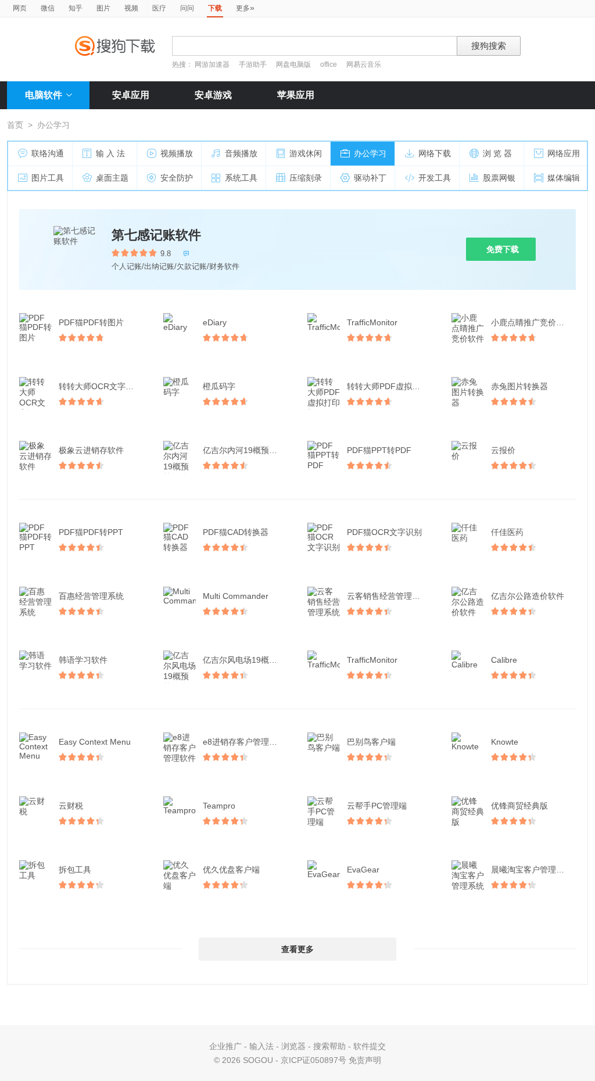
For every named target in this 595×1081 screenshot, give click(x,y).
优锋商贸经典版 (519, 805)
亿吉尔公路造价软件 (527, 596)
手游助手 (253, 64)
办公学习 (370, 153)
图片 (103, 8)
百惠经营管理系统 (91, 596)
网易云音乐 (363, 64)
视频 (131, 8)
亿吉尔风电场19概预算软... (246, 660)
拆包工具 (75, 869)
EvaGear (363, 869)
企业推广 (225, 1046)
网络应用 (563, 153)
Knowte (504, 741)
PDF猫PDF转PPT (91, 532)
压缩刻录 (305, 177)
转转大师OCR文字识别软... (102, 386)
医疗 (159, 8)
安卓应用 (130, 95)
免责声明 (365, 1060)
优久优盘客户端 (231, 869)
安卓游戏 (213, 95)
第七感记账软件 (156, 235)
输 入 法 (110, 153)
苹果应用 (295, 95)
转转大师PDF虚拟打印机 (390, 386)
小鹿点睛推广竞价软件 (531, 322)
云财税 (71, 805)
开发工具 (434, 177)
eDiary (215, 322)
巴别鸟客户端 (371, 741)
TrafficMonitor (372, 322)
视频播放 (176, 153)
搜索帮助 (329, 1046)
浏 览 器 (497, 153)
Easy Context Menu (95, 741)
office (329, 64)
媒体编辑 (563, 177)
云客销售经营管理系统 (387, 596)
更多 (245, 7)
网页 (20, 8)
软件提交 (369, 1046)
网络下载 (434, 153)
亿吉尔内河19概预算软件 (246, 450)
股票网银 (499, 177)
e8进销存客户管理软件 (244, 741)
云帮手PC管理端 (377, 805)
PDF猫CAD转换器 (235, 532)
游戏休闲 (305, 153)
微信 (48, 8)
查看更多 (297, 949)
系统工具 (241, 177)
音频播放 (241, 153)
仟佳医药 (507, 532)
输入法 (261, 1046)
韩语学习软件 (83, 660)
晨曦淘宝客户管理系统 (531, 869)
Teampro (219, 805)
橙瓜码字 (219, 386)
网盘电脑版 (293, 64)
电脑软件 (43, 95)
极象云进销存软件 (91, 450)
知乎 (76, 8)
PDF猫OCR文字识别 (384, 532)
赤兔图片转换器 (519, 386)
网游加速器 (212, 64)
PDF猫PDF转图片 (91, 322)
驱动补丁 (370, 177)
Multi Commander (235, 596)
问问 (187, 8)
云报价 (503, 450)
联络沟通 (47, 153)
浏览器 (293, 1046)
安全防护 (176, 177)
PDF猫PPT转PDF (379, 450)
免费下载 (502, 249)
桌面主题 (112, 177)
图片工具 (47, 177)
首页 (15, 125)
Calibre (504, 660)
